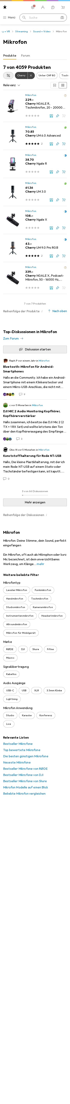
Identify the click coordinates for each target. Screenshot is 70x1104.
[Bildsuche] (62, 17)
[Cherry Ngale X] (35, 220)
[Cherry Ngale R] (35, 164)
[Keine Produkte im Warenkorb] (63, 7)
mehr (40, 564)
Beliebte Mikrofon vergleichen (24, 794)
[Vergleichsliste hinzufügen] (51, 116)
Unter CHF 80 (47, 75)
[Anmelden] (43, 7)
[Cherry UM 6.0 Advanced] (35, 136)
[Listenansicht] (63, 85)
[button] (65, 95)
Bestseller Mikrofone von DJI (23, 775)
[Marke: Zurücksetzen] (31, 75)
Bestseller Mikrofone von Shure (25, 781)
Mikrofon (30, 95)
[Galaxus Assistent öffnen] (53, 7)
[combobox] (8, 75)
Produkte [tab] (9, 56)
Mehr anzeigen (35, 502)
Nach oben (59, 311)
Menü (12, 17)
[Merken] (57, 116)
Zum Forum (11, 339)
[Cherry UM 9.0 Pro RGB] (35, 248)
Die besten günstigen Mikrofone (25, 756)
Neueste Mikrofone (17, 762)
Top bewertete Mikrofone (21, 750)
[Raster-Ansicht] (55, 85)
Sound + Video (42, 31)
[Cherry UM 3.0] (35, 192)
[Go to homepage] (4, 7)
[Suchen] (24, 17)
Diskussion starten (38, 349)
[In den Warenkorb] (64, 144)
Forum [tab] (25, 56)
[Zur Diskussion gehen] (35, 377)
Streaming (21, 31)
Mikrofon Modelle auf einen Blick (25, 787)
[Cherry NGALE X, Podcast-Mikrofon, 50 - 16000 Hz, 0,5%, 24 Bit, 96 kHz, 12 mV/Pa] (35, 278)
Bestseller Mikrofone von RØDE (25, 769)
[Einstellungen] (33, 7)
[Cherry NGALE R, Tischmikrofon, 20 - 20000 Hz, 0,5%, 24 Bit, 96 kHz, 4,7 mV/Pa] (35, 106)
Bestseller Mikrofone (18, 744)
